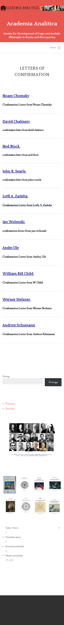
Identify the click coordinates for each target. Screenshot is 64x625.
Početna (10, 404)
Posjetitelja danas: (13, 537)
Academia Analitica (32, 24)
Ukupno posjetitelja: (14, 555)
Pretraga (6, 376)
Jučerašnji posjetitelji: (14, 546)
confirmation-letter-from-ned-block (20, 155)
